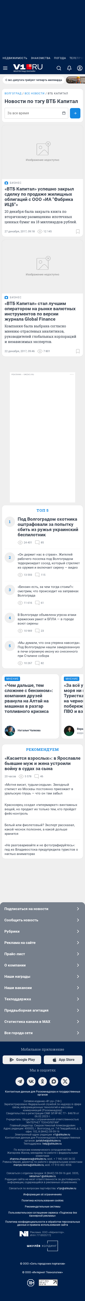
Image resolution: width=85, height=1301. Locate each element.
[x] (65, 1081)
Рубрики (12, 931)
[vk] (31, 1081)
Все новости (35, 93)
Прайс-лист (14, 954)
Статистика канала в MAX (27, 1021)
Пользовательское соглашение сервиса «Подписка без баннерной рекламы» (42, 1214)
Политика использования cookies (42, 1200)
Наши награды (17, 976)
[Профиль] (80, 68)
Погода (60, 58)
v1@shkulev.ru (61, 1134)
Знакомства (41, 58)
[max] (53, 1081)
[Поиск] (59, 68)
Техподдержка (17, 999)
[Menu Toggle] (5, 68)
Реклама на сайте (20, 942)
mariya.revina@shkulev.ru (29, 1164)
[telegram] (19, 1081)
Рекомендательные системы (42, 1206)
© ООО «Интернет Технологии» (42, 1272)
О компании (15, 965)
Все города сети (18, 1033)
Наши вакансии (18, 988)
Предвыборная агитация (26, 1010)
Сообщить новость (21, 920)
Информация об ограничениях (42, 1194)
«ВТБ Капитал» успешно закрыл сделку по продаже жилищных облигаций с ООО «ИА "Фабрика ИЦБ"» (39, 196)
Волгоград (13, 93)
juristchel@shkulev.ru (48, 1140)
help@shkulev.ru (52, 1143)
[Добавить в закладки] (77, 231)
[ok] (42, 1081)
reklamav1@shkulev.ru (42, 1176)
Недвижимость (15, 58)
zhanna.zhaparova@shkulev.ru (28, 1158)
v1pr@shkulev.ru (66, 1188)
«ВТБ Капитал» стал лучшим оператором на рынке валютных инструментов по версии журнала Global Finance (40, 311)
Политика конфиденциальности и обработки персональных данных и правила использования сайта (42, 1223)
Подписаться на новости (26, 909)
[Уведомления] (69, 68)
